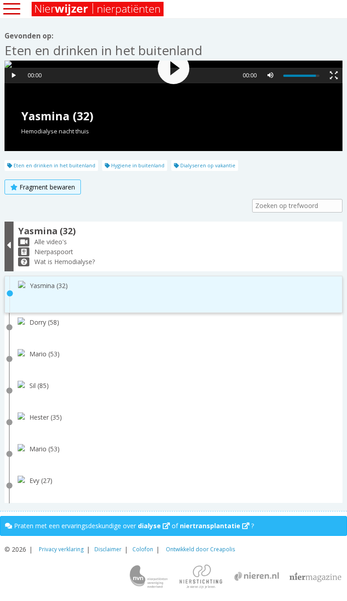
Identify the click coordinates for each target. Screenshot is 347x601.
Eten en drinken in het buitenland (53, 165)
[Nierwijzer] (98, 9)
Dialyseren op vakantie (207, 165)
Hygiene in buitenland (137, 165)
